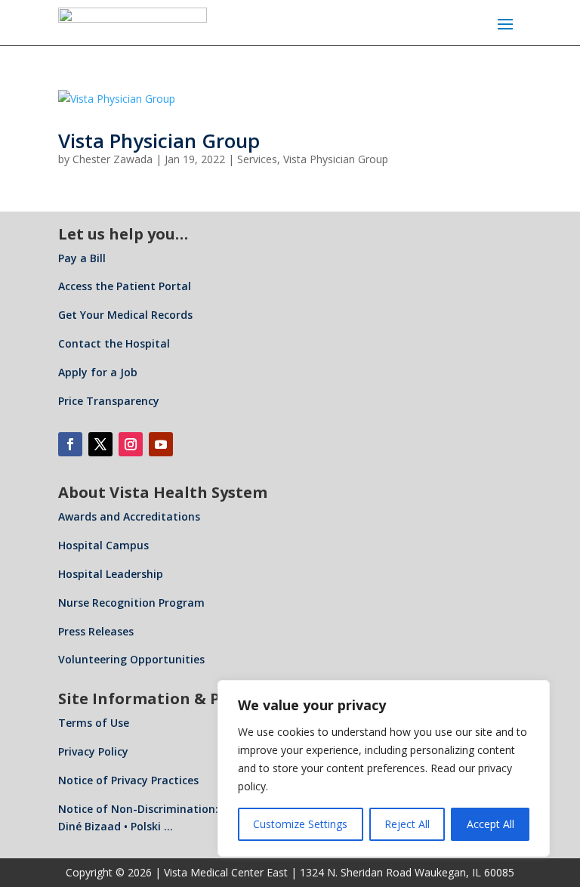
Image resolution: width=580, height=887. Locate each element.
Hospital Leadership (110, 574)
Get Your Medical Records (125, 315)
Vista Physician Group (159, 140)
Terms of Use (93, 722)
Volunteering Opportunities (131, 659)
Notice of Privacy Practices (128, 780)
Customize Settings (300, 824)
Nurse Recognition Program (131, 602)
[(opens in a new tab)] (290, 99)
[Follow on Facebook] (70, 444)
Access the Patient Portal (124, 286)
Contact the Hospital (114, 343)
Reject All (407, 824)
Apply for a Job (97, 372)
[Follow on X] (100, 444)
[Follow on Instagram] (131, 444)
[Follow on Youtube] (161, 444)
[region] (384, 768)
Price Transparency (108, 401)
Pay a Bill (82, 258)
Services (257, 159)
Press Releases (96, 631)
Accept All (490, 824)
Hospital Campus (103, 545)
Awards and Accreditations (129, 516)
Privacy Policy (93, 751)
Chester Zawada (112, 159)
